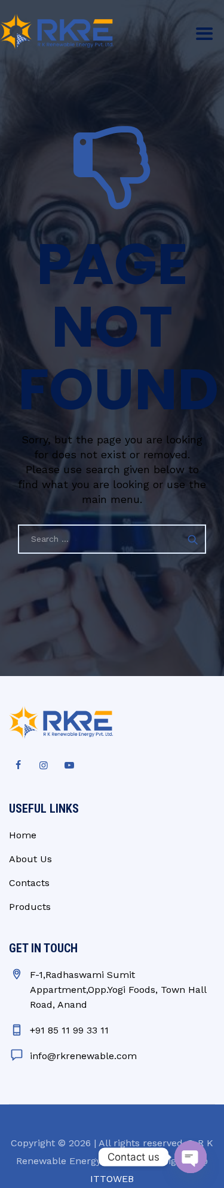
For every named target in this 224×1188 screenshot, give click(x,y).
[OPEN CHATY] (190, 1157)
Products (30, 906)
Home (22, 835)
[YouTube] (69, 765)
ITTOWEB (112, 1178)
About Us (30, 859)
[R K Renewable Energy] (56, 31)
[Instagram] (44, 765)
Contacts (29, 882)
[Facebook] (18, 765)
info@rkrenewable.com (83, 1056)
